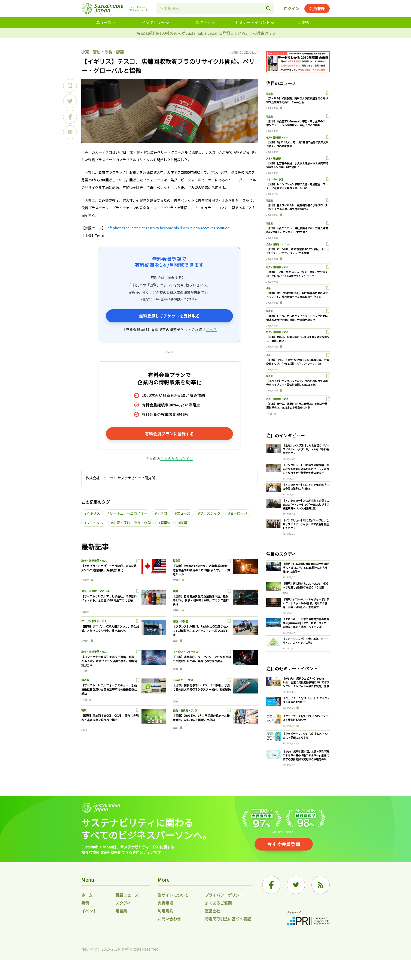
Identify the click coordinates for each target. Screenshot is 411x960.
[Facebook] (271, 885)
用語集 (305, 22)
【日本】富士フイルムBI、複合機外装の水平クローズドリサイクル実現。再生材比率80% (297, 207)
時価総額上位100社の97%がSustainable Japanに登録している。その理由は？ (204, 33)
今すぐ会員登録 (283, 843)
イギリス (93, 513)
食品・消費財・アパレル (95, 591)
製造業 (176, 560)
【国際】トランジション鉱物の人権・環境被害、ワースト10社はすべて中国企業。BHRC (297, 186)
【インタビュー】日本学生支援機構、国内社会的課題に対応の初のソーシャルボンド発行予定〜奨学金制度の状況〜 (306, 469)
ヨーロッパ (238, 513)
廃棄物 (165, 522)
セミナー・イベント (252, 22)
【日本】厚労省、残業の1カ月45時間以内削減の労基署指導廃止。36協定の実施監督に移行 (296, 405)
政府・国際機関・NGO (94, 560)
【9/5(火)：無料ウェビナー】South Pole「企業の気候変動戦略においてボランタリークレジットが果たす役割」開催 (306, 682)
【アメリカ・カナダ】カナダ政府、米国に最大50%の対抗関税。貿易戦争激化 (109, 568)
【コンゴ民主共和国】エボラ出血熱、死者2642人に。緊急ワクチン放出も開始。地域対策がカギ (109, 661)
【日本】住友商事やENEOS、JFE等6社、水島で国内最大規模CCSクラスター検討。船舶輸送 (202, 687)
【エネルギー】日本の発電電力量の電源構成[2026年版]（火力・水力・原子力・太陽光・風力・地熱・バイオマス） (306, 623)
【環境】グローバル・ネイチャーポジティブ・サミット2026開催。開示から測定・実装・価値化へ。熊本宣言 (306, 603)
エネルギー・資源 (183, 680)
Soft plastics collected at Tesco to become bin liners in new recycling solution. (167, 227)
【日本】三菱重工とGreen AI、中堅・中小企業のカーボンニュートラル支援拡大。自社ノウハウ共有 (297, 123)
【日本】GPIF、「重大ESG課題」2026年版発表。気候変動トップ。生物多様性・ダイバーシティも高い (297, 361)
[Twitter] (296, 885)
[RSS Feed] (320, 885)
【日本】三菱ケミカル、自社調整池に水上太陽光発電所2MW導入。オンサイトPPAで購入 (297, 230)
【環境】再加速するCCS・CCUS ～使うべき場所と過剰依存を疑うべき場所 (110, 717)
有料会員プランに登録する (169, 433)
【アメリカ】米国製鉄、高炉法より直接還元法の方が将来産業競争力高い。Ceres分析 (297, 100)
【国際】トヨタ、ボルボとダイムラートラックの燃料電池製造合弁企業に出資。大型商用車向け (297, 318)
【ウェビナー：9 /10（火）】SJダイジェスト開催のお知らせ (305, 735)
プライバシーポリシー (224, 895)
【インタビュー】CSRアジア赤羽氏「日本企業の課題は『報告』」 (306, 486)
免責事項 (165, 903)
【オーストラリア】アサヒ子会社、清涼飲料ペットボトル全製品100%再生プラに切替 (109, 598)
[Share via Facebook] (70, 117)
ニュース (103, 22)
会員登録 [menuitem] (317, 8)
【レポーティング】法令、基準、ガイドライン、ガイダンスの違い (306, 640)
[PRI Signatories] (308, 918)
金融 (175, 591)
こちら (211, 329)
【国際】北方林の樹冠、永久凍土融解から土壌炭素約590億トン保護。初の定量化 (297, 165)
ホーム (87, 895)
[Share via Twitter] (70, 101)
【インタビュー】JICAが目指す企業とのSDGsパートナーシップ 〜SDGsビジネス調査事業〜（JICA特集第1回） (306, 504)
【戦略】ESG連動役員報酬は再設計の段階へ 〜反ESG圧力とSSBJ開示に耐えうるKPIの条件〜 (306, 567)
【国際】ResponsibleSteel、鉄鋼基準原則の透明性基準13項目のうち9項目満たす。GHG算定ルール (201, 570)
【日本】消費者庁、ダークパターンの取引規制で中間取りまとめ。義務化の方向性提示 (202, 659)
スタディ (203, 22)
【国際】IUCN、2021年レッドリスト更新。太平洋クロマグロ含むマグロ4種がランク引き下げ (297, 274)
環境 (183, 522)
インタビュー (153, 22)
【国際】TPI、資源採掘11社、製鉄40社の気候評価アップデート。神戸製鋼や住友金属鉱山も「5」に (297, 295)
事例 (85, 903)
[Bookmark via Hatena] (70, 132)
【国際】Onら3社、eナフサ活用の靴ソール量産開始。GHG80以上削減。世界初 (201, 717)
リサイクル (94, 522)
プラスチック (210, 513)
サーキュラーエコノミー (128, 513)
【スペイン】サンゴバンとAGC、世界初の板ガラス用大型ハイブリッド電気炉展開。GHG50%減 (297, 382)
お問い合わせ (169, 918)
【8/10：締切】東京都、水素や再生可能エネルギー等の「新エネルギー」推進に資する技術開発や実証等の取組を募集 (306, 755)
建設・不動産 (180, 621)
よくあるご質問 (218, 903)
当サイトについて (173, 895)
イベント (89, 911)
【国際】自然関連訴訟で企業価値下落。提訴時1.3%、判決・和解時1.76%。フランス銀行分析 (201, 600)
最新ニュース (127, 895)
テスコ (162, 513)
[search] (268, 9)
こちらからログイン (176, 458)
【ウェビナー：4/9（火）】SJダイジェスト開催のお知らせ (305, 718)
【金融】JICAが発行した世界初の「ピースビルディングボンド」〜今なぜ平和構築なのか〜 (306, 449)
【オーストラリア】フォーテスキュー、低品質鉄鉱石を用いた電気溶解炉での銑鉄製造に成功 (109, 689)
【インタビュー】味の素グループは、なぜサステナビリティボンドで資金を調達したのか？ (306, 524)
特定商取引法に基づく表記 (228, 918)
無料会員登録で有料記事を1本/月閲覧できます (169, 261)
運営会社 (212, 911)
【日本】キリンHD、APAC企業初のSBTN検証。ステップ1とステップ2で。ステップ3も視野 (297, 251)
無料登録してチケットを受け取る (169, 316)
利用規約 (165, 911)
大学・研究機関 (273, 158)
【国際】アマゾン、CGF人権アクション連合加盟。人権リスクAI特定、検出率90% (110, 628)
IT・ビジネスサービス (94, 621)
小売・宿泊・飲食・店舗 (102, 51)
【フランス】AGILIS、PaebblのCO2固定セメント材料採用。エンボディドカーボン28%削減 (201, 630)
